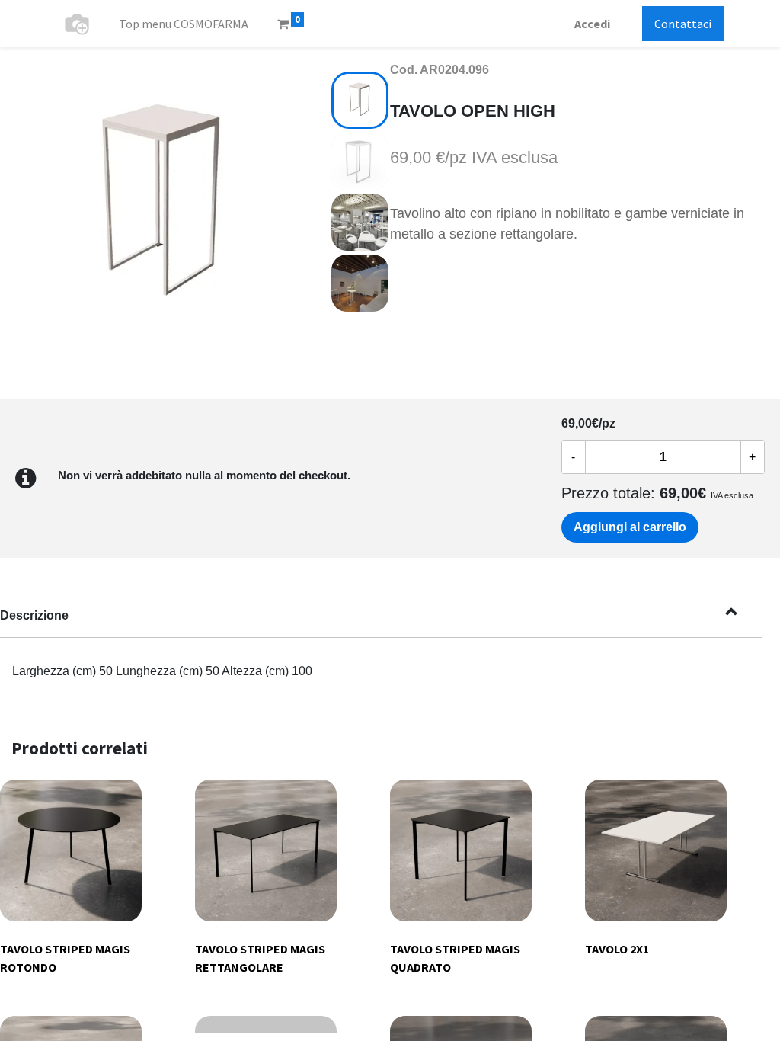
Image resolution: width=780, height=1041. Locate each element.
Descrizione (34, 615)
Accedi (592, 23)
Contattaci (682, 23)
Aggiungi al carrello (630, 526)
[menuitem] (183, 23)
